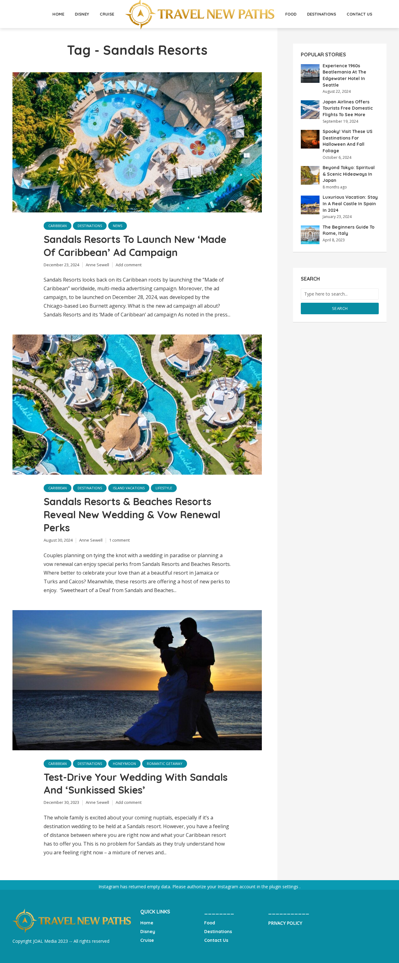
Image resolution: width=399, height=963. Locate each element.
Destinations (321, 14)
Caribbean (57, 225)
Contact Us (359, 14)
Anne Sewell (97, 265)
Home (58, 14)
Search (340, 308)
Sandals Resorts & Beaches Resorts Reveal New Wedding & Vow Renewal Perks (132, 514)
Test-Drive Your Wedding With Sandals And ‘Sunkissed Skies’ (136, 783)
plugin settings (284, 886)
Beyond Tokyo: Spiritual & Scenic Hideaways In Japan (349, 174)
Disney (82, 14)
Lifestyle (164, 488)
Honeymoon (124, 763)
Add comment (129, 265)
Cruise (107, 14)
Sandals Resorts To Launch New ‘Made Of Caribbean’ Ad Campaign (135, 246)
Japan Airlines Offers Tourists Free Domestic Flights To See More (348, 108)
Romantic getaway (164, 763)
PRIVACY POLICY (285, 923)
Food (290, 14)
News (117, 225)
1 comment (119, 540)
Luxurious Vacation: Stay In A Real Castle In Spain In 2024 (350, 203)
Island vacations (129, 488)
